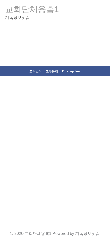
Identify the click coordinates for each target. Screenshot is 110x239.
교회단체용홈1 (32, 9)
